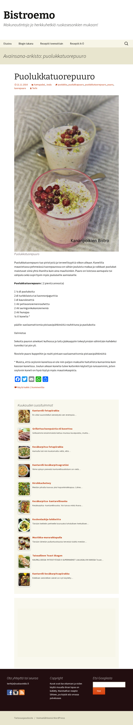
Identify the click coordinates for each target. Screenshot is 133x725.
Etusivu (7, 43)
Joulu (49, 84)
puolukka (62, 84)
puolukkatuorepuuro (95, 84)
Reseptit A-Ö (77, 43)
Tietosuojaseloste (23, 717)
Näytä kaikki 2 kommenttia (30, 387)
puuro (110, 84)
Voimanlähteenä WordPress (50, 717)
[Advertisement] (66, 633)
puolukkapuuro (76, 84)
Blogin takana (26, 43)
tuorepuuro (20, 88)
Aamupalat (39, 84)
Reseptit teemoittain (51, 43)
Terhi (34, 88)
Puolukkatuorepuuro (54, 77)
